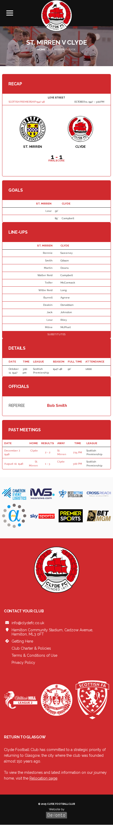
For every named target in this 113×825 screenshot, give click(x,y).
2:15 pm (77, 452)
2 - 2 (47, 452)
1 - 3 (47, 463)
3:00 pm (77, 463)
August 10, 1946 (13, 463)
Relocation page (43, 778)
